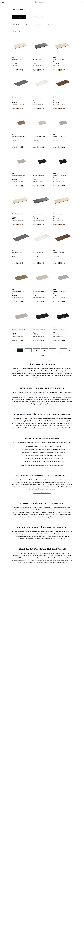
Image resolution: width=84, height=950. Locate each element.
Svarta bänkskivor (27, 452)
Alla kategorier (19, 17)
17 (63, 350)
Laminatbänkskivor (28, 461)
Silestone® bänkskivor (32, 455)
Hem (13, 6)
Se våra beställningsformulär (42, 493)
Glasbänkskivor (28, 458)
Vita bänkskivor (26, 449)
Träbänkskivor (30, 446)
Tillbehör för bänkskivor (36, 17)
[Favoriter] (81, 2)
